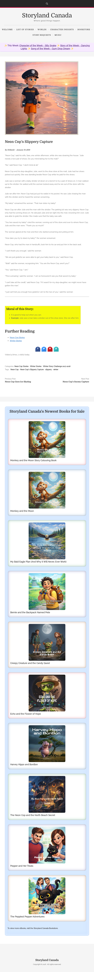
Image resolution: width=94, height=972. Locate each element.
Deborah (10, 150)
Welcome (7, 29)
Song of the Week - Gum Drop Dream (50, 48)
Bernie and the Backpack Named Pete (30, 612)
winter (55, 369)
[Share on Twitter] (43, 351)
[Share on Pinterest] (50, 351)
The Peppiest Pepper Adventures (27, 916)
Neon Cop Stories (17, 337)
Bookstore (83, 29)
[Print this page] (56, 351)
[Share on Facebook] (37, 351)
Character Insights (62, 29)
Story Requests (42, 35)
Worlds (42, 29)
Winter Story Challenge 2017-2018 (56, 366)
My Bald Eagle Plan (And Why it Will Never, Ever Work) (38, 561)
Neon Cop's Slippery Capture (32, 369)
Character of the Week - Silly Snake (37, 45)
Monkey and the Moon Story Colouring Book (33, 460)
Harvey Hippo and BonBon (24, 764)
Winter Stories (16, 341)
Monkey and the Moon (22, 511)
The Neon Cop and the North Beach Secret (32, 815)
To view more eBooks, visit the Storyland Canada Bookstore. (33, 928)
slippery (48, 369)
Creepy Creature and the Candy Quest (30, 663)
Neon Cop (15, 369)
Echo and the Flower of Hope (25, 714)
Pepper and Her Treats (21, 866)
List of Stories (25, 29)
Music (58, 35)
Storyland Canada (47, 15)
